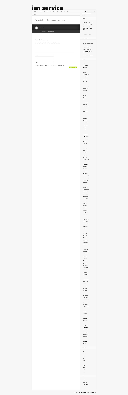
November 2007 (86, 178)
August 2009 (85, 150)
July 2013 (84, 113)
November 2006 (86, 191)
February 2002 (85, 322)
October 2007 (85, 180)
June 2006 (85, 203)
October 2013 (85, 109)
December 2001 (86, 327)
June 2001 (85, 341)
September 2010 (86, 136)
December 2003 (86, 272)
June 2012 (85, 118)
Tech (68, 11)
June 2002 (85, 313)
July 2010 (84, 141)
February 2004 (85, 267)
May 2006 (85, 205)
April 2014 (85, 97)
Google (49, 31)
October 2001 (85, 332)
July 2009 (84, 152)
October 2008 (85, 164)
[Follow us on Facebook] (88, 11)
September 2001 (86, 334)
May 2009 (85, 155)
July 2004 (84, 256)
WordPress (93, 392)
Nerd (58, 11)
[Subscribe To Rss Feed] (91, 11)
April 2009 (85, 157)
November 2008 (86, 161)
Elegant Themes (82, 392)
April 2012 (84, 120)
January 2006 (85, 214)
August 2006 (85, 198)
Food (44, 11)
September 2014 (86, 88)
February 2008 (85, 173)
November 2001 (86, 329)
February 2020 (85, 65)
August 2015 (85, 79)
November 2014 (86, 86)
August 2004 (85, 253)
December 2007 (86, 175)
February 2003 (85, 295)
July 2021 (84, 63)
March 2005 (85, 237)
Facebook (51, 31)
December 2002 (86, 299)
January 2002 (85, 325)
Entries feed (85, 382)
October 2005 (85, 221)
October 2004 (85, 249)
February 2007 (85, 184)
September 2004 (86, 251)
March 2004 (85, 265)
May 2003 (85, 288)
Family (41, 11)
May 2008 (85, 168)
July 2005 (84, 228)
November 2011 (86, 122)
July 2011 (84, 127)
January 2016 (85, 76)
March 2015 (85, 81)
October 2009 (85, 148)
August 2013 (85, 111)
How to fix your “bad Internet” (88, 22)
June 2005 (85, 230)
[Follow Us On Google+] (94, 11)
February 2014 (85, 102)
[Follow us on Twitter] (85, 11)
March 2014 (85, 99)
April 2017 (84, 72)
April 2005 (85, 235)
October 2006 (85, 194)
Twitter (53, 31)
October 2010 (85, 134)
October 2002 (85, 304)
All (83, 351)
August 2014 (85, 90)
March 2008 (85, 171)
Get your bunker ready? (87, 24)
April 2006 (85, 207)
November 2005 (86, 219)
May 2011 (84, 132)
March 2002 (85, 320)
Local (51, 11)
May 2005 (85, 233)
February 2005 (85, 240)
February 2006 (85, 212)
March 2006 (85, 210)
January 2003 (85, 297)
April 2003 (85, 290)
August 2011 (85, 125)
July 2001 (84, 338)
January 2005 (85, 242)
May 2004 (85, 260)
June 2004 (85, 258)
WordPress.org (85, 386)
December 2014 (86, 83)
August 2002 (85, 309)
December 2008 (86, 159)
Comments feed (86, 384)
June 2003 (85, 286)
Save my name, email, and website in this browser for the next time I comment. (50, 65)
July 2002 (84, 311)
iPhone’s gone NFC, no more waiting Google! (88, 43)
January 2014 (85, 104)
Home (35, 11)
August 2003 (85, 281)
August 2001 (85, 336)
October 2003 (85, 276)
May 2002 (85, 315)
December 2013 (86, 106)
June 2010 (85, 143)
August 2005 (85, 226)
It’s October (85, 31)
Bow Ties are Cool (89, 49)
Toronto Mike (85, 42)
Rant (65, 11)
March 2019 (85, 67)
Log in (84, 380)
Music (54, 11)
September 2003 (86, 279)
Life (47, 11)
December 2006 (86, 189)
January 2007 (85, 187)
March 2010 (85, 145)
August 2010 (85, 138)
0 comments (61, 20)
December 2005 (86, 217)
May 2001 (84, 343)
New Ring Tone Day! (89, 55)
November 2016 (86, 74)
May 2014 (84, 95)
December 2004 (86, 244)
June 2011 (84, 129)
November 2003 (86, 274)
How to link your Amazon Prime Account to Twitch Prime (87, 28)
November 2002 (86, 302)
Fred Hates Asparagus (87, 34)
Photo (61, 11)
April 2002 (85, 318)
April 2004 (85, 263)
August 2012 (85, 115)
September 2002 (86, 306)
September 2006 (86, 196)
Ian (43, 20)
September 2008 (86, 166)
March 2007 (85, 182)
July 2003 (84, 283)
